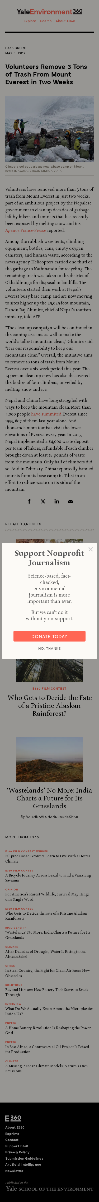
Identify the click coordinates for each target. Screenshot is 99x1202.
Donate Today (49, 636)
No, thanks (49, 648)
